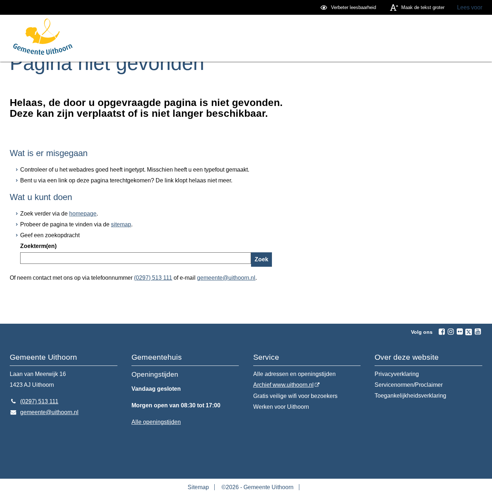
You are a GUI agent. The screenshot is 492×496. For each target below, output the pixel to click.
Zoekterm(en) (38, 246)
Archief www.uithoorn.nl (283, 385)
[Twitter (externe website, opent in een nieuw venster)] (469, 332)
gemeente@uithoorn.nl (226, 278)
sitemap (121, 224)
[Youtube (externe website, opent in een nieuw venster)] (478, 332)
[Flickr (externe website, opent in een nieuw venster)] (460, 332)
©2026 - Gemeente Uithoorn (258, 487)
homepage (83, 214)
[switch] (349, 7)
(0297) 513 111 (153, 278)
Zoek (261, 259)
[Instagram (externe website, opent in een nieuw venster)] (451, 332)
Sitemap (198, 487)
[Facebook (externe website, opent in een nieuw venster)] (442, 332)
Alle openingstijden (156, 422)
